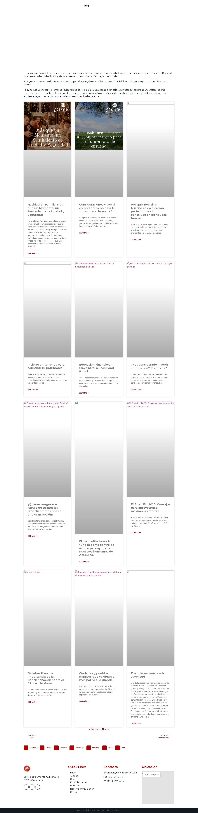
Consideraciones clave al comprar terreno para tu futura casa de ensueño (97, 208)
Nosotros (119, 5)
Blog (86, 5)
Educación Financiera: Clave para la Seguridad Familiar (96, 368)
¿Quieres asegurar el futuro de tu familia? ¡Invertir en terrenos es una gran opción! (44, 509)
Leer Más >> (33, 253)
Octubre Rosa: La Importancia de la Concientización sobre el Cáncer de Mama (46, 678)
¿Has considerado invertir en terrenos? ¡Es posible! (149, 366)
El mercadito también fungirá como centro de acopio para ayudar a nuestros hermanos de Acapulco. (96, 548)
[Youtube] (37, 787)
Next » (105, 729)
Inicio (64, 5)
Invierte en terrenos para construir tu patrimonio (46, 366)
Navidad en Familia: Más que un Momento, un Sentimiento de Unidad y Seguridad (46, 209)
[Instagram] (31, 787)
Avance (75, 5)
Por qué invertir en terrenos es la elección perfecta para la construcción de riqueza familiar (149, 211)
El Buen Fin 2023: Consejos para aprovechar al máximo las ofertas (150, 508)
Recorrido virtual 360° (140, 5)
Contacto (162, 5)
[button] (31, 747)
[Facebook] (26, 787)
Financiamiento (101, 5)
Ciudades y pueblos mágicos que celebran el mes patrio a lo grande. (97, 677)
